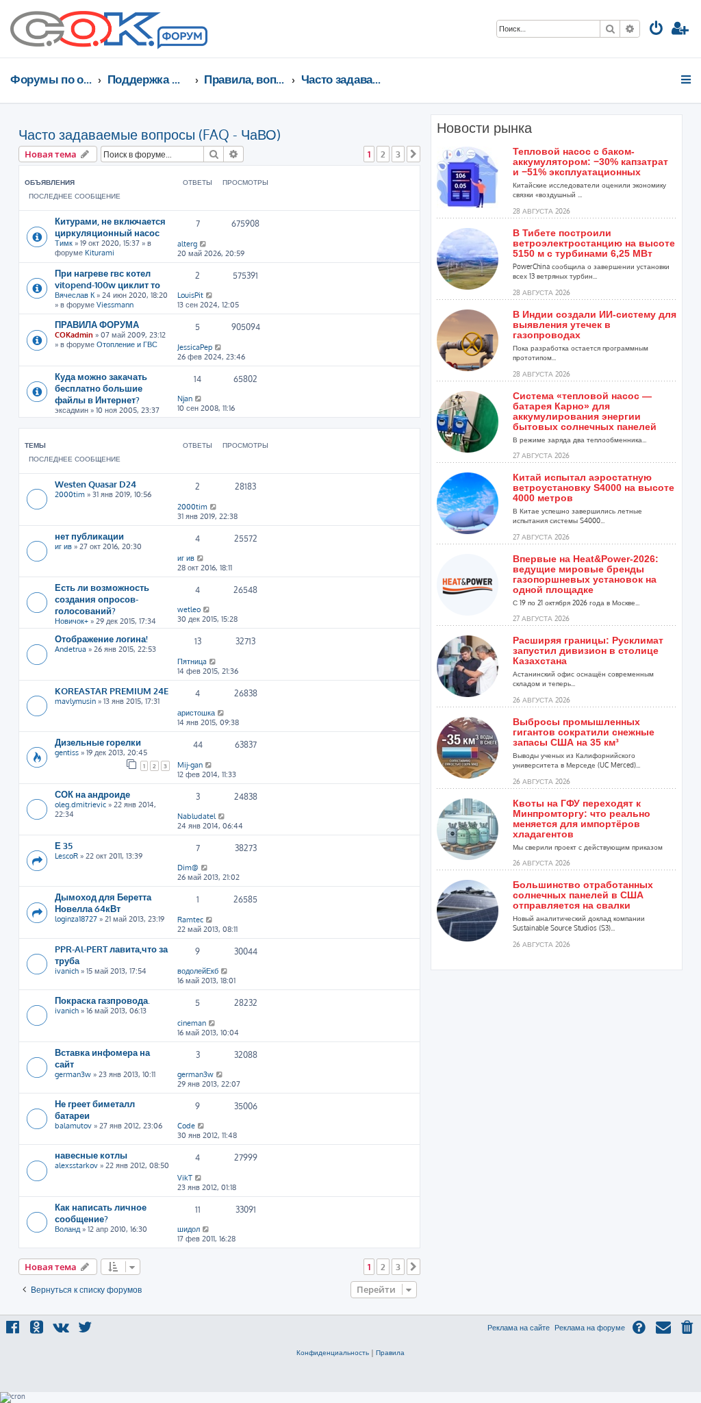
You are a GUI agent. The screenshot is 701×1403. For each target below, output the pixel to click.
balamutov (73, 1125)
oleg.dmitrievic (80, 804)
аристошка (196, 713)
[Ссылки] (687, 79)
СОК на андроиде (92, 794)
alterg (187, 244)
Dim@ (188, 867)
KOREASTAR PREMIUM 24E (111, 690)
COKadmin (74, 335)
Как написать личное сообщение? (100, 1212)
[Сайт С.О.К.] (108, 29)
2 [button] (383, 154)
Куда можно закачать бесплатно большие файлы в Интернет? (101, 387)
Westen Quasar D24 (95, 484)
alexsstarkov (76, 1165)
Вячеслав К (74, 295)
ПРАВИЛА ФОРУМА (97, 324)
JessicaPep (194, 347)
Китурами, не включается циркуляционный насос (110, 226)
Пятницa (192, 661)
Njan (184, 398)
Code (186, 1125)
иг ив (63, 546)
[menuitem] (656, 30)
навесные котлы (91, 1155)
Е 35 (64, 845)
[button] (413, 154)
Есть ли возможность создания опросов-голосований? (102, 598)
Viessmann (115, 304)
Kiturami (99, 252)
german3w (73, 1074)
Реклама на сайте (518, 1327)
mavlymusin (75, 701)
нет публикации (89, 536)
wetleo (189, 609)
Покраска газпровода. (102, 1000)
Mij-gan (190, 765)
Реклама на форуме (590, 1327)
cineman (191, 1023)
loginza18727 (76, 919)
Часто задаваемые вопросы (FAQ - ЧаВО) (149, 134)
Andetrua (70, 649)
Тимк (64, 243)
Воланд (67, 1229)
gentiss (67, 752)
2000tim (70, 494)
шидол (188, 1229)
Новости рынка (484, 128)
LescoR (66, 856)
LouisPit (190, 295)
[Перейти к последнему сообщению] (203, 244)
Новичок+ (71, 621)
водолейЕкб (197, 971)
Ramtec (190, 919)
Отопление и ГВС (127, 344)
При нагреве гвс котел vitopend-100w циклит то (107, 278)
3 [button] (398, 154)
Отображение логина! (101, 638)
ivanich (67, 971)
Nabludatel (196, 816)
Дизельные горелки (98, 742)
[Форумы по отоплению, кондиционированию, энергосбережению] (181, 38)
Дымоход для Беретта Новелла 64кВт (103, 902)
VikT (184, 1178)
